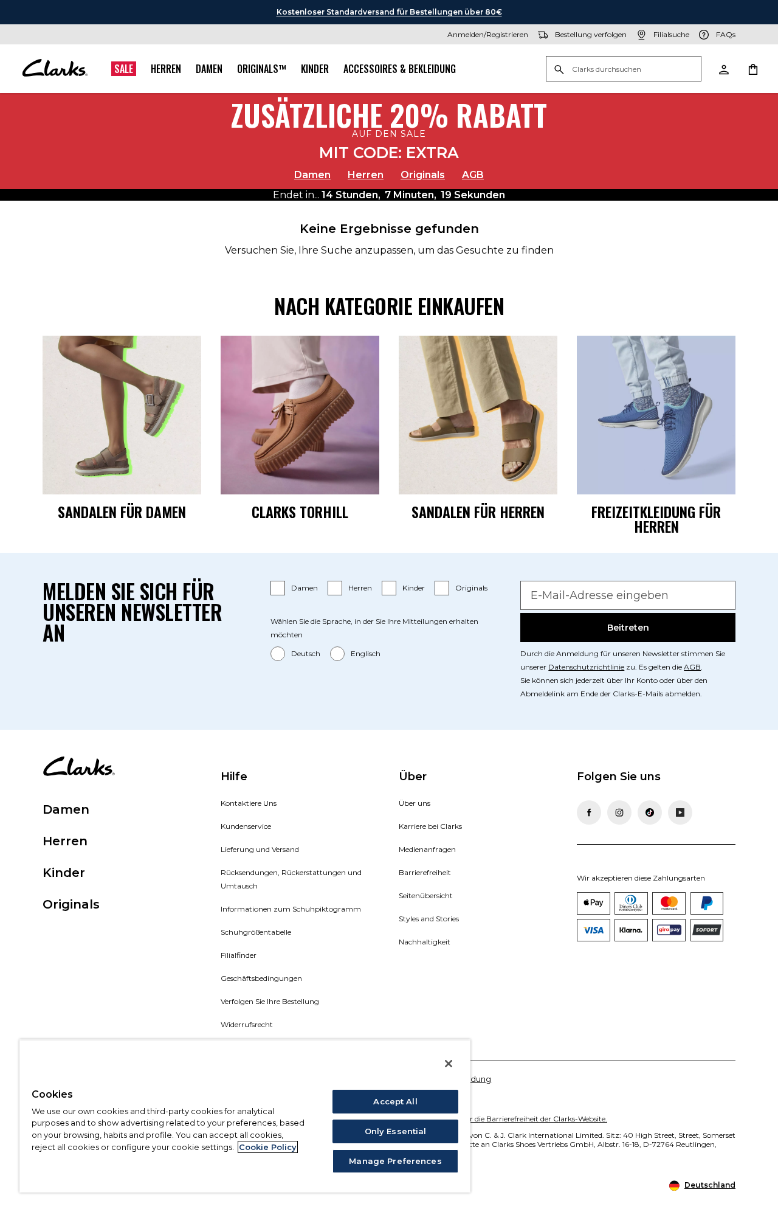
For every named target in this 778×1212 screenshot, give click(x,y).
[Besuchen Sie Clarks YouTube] (680, 812)
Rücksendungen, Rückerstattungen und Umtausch (291, 879)
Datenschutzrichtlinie (586, 666)
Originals (423, 175)
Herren (166, 68)
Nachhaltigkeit (424, 941)
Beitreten (628, 627)
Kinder (315, 68)
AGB (473, 175)
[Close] (448, 1063)
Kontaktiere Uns (249, 803)
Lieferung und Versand (260, 849)
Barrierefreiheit (425, 872)
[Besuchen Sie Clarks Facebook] (589, 812)
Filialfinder (238, 955)
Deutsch (305, 653)
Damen (209, 68)
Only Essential (396, 1131)
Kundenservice (246, 826)
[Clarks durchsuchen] (623, 70)
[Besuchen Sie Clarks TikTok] (650, 812)
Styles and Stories (429, 918)
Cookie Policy (268, 1147)
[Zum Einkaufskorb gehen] (752, 68)
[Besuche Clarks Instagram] (619, 812)
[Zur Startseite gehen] (54, 68)
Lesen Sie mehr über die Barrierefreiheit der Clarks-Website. (504, 1118)
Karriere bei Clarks (430, 826)
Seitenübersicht (426, 895)
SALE (123, 68)
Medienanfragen (427, 849)
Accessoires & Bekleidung (399, 68)
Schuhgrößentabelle (256, 932)
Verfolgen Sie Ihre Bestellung (270, 1001)
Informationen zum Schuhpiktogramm (291, 908)
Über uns (414, 803)
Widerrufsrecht (247, 1024)
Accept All (395, 1101)
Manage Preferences (395, 1161)
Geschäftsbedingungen (261, 978)
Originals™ (261, 68)
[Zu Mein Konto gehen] (723, 68)
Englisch (365, 653)
